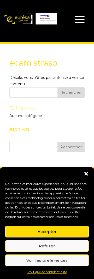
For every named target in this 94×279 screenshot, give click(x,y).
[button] (86, 173)
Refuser (47, 245)
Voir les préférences (47, 260)
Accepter (47, 231)
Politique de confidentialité (47, 272)
